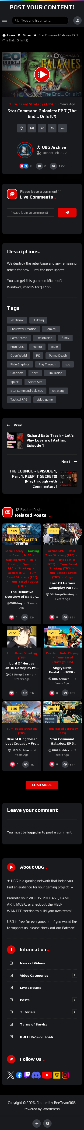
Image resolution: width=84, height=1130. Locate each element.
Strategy (24, 568)
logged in (34, 832)
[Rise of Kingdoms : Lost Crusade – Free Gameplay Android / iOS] (21, 712)
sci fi (35, 373)
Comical (51, 329)
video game (45, 399)
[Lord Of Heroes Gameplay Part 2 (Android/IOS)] (62, 534)
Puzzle (51, 653)
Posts (25, 1000)
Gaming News (15, 559)
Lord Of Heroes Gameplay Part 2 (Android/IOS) (62, 587)
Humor (37, 346)
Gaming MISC (21, 555)
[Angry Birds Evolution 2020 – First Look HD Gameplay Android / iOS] (62, 637)
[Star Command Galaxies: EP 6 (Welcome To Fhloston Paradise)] (62, 712)
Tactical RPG (19, 399)
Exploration (44, 338)
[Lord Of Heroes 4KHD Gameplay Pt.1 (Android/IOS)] (21, 637)
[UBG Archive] (25, 150)
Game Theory (14, 551)
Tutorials (27, 1012)
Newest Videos (32, 963)
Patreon (68, 928)
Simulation (55, 373)
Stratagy (58, 390)
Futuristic (17, 346)
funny (65, 338)
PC (38, 355)
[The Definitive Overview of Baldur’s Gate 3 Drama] (21, 534)
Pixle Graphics (19, 364)
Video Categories (34, 975)
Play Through (47, 364)
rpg (68, 364)
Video (27, 35)
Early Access (18, 338)
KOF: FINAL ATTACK (36, 1037)
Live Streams (31, 987)
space (14, 382)
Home (10, 35)
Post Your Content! (42, 7)
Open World (18, 355)
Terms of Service (34, 1024)
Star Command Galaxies (26, 390)
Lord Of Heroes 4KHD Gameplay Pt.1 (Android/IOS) (21, 667)
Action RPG (56, 551)
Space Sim (35, 382)
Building (38, 320)
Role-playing (69, 653)
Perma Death (58, 355)
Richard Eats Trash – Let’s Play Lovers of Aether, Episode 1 (50, 440)
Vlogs (69, 577)
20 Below (17, 320)
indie (54, 346)
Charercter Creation (23, 329)
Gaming (33, 551)
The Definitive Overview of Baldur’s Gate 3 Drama (22, 596)
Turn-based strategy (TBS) (31, 104)
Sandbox (16, 373)
